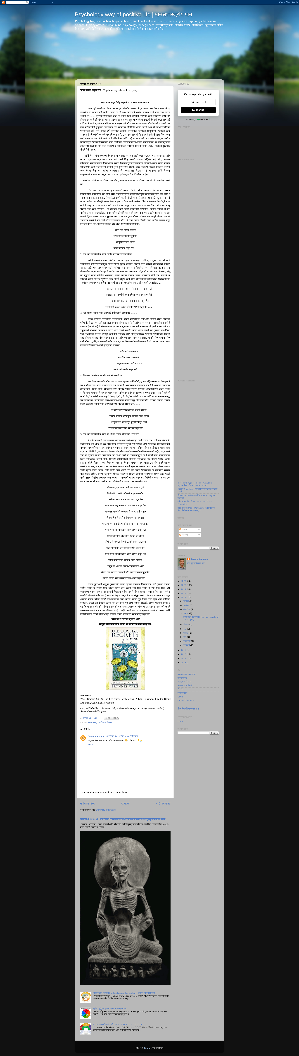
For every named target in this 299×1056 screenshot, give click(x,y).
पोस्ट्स (184, 529)
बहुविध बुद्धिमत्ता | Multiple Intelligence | (110, 1009)
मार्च (185, 637)
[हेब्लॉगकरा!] (108, 718)
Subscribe (198, 110)
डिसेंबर (186, 601)
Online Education (186, 700)
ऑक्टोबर (187, 609)
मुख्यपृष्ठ (125, 803)
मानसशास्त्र (92, 722)
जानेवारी (186, 645)
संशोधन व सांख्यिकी (185, 685)
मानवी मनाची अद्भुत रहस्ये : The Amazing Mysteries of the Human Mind (195, 484)
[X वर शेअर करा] (111, 718)
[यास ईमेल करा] (105, 718)
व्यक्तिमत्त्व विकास (105, 722)
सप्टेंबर (186, 613)
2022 (184, 597)
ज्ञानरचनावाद (182, 693)
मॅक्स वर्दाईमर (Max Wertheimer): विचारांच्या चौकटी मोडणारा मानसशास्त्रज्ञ (196, 509)
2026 (184, 581)
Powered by (191, 119)
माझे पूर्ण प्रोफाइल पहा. (196, 563)
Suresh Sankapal (199, 559)
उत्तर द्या (91, 744)
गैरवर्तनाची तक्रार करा (188, 708)
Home (180, 721)
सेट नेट (180, 689)
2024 (184, 589)
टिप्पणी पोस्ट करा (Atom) (105, 810)
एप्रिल (186, 633)
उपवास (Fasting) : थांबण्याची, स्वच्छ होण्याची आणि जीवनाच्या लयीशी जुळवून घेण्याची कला (122, 819)
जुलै (185, 629)
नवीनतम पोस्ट (87, 803)
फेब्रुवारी (187, 641)
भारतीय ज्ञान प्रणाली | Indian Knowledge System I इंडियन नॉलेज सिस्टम (124, 993)
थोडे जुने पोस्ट (163, 803)
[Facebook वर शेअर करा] (114, 718)
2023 (184, 593)
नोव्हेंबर (186, 605)
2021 (184, 650)
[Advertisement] (149, 57)
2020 (184, 654)
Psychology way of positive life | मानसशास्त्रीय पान (133, 14)
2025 (184, 585)
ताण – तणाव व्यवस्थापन (187, 674)
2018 (184, 662)
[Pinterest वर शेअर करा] (117, 718)
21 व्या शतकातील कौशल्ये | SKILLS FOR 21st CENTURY (118, 1024)
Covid (180, 697)
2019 (184, 658)
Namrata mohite (96, 736)
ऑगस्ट (186, 624)
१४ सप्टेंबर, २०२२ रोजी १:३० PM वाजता (121, 736)
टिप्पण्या (184, 535)
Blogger (148, 1048)
